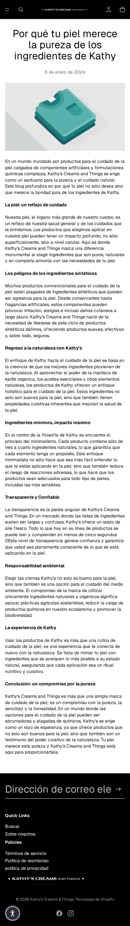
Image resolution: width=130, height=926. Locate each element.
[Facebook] (59, 913)
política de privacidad (26, 868)
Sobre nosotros (20, 834)
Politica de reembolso (27, 860)
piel (41, 553)
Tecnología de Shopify (94, 899)
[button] (12, 913)
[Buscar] (21, 10)
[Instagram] (70, 913)
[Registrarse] (118, 789)
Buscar (12, 826)
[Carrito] (122, 10)
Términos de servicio (25, 853)
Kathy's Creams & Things (52, 899)
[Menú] (7, 9)
